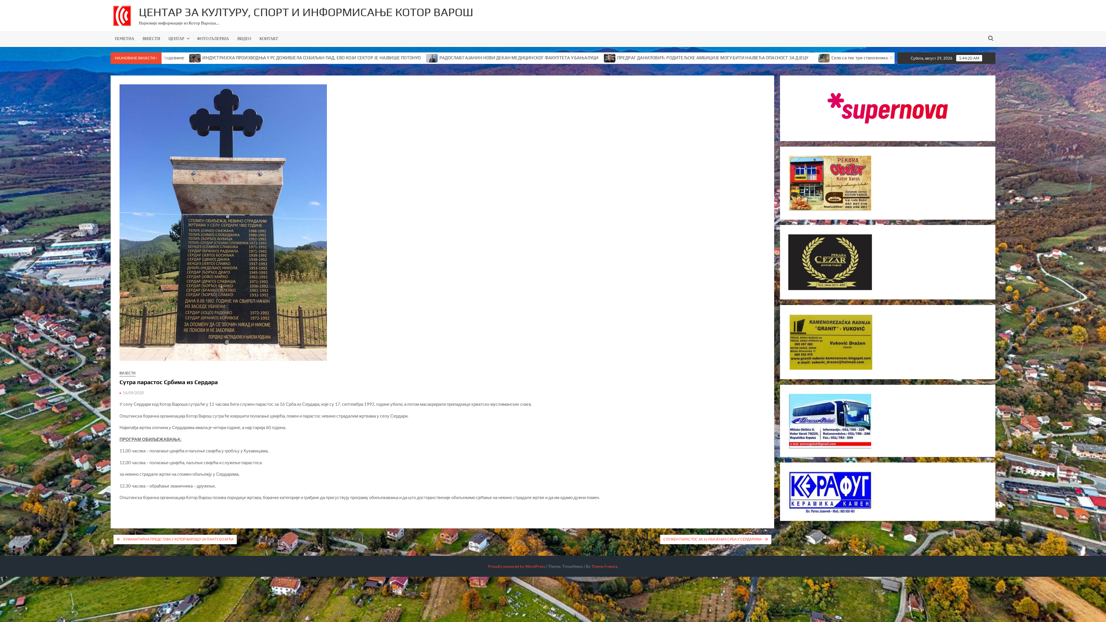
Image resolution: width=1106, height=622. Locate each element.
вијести (128, 373)
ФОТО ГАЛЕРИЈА (213, 38)
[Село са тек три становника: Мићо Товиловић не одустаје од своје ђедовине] (770, 57)
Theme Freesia (604, 566)
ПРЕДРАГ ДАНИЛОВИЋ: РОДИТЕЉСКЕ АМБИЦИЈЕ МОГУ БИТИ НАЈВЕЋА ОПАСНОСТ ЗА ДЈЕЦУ (658, 57)
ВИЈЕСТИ (151, 38)
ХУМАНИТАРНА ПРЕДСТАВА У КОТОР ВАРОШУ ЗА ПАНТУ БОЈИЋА (178, 539)
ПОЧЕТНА (124, 38)
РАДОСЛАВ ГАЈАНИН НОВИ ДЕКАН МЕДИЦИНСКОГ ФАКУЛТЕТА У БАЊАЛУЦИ (465, 57)
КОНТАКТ (269, 38)
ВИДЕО (244, 38)
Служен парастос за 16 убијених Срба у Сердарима (712, 539)
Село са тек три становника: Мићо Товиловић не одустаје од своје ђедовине (856, 57)
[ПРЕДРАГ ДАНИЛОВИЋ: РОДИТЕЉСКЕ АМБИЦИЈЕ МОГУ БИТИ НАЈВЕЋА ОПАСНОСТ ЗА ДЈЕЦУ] (556, 57)
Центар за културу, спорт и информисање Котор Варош (306, 12)
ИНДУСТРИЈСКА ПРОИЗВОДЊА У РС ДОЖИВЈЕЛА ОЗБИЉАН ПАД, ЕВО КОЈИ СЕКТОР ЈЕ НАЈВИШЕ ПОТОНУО (257, 57)
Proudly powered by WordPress (516, 566)
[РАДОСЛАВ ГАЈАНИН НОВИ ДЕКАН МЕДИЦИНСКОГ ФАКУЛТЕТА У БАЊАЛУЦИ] (378, 57)
